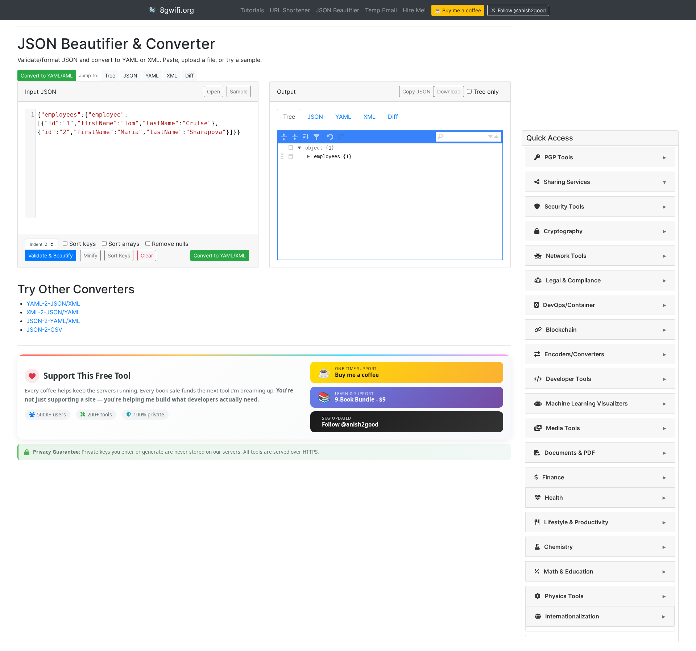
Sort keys (82, 243)
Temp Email (381, 10)
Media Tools (562, 428)
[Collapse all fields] (294, 137)
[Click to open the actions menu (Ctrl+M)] (290, 147)
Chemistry (558, 546)
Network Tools (565, 255)
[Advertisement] (234, 525)
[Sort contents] (305, 137)
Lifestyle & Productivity (575, 522)
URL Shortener (290, 10)
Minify (90, 255)
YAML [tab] (343, 116)
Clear (147, 255)
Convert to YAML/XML (47, 75)
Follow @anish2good (522, 10)
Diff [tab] (393, 116)
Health (553, 497)
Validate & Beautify (50, 255)
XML (172, 75)
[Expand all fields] (284, 137)
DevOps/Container (568, 304)
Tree (110, 75)
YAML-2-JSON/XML (53, 303)
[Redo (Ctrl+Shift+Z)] (341, 137)
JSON (130, 75)
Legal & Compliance (572, 280)
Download (449, 91)
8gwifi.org (176, 10)
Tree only (486, 91)
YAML (152, 75)
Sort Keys (119, 255)
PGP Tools (558, 157)
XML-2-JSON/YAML (53, 312)
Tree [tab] (289, 116)
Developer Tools (567, 378)
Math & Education (567, 571)
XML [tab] (370, 116)
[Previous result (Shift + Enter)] (496, 137)
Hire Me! (414, 10)
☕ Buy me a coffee (458, 10)
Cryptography (562, 231)
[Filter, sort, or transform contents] (316, 137)
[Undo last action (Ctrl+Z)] (330, 137)
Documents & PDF (569, 452)
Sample (239, 91)
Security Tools (563, 206)
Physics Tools (563, 596)
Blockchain (560, 329)
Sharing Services (566, 181)
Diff (189, 75)
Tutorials (252, 10)
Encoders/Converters (573, 354)
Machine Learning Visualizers (586, 403)
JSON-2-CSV (44, 329)
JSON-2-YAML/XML (53, 320)
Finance (552, 477)
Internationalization (571, 616)
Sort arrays (123, 243)
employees (327, 156)
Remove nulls (170, 243)
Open (213, 91)
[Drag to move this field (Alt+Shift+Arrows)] (282, 156)
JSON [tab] (315, 116)
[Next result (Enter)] (490, 137)
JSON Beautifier (337, 10)
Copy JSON (416, 91)
